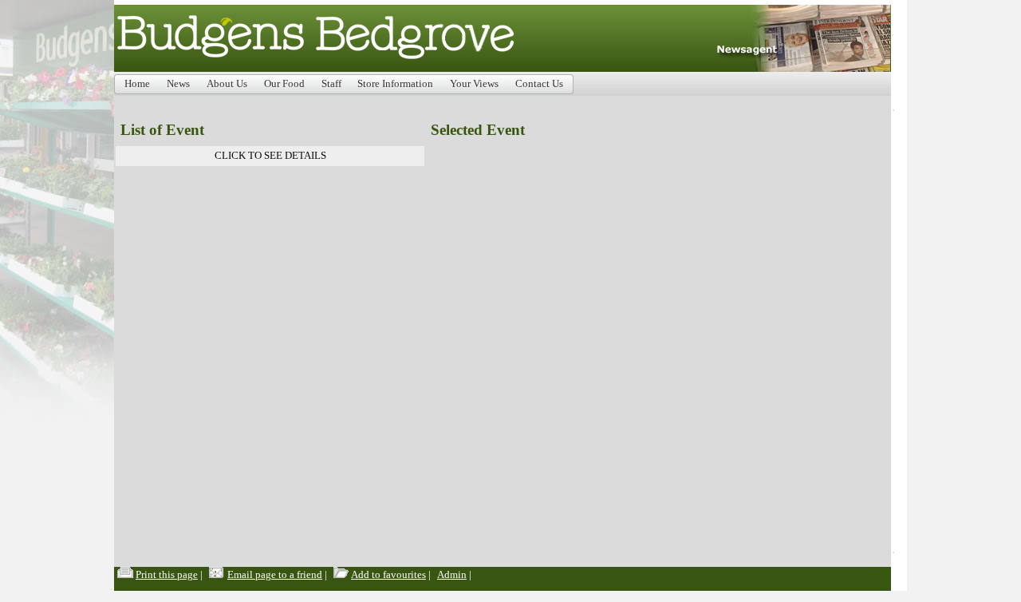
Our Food (284, 83)
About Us (227, 83)
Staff (331, 83)
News (178, 83)
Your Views (474, 83)
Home (137, 83)
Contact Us (539, 83)
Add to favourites (388, 574)
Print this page (167, 574)
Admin (452, 574)
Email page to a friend (274, 574)
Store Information (395, 83)
